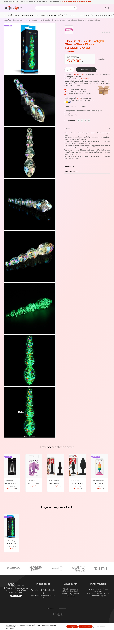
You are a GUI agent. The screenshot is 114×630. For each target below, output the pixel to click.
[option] (13, 568)
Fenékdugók (45, 20)
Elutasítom (85, 627)
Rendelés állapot (98, 596)
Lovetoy (75, 115)
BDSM (73, 15)
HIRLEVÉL (16, 596)
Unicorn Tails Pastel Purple (39, 483)
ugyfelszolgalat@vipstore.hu (48, 1)
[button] (31, 491)
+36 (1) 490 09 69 (44, 590)
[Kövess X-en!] (11, 588)
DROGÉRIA (27, 15)
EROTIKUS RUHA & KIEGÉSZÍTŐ (51, 15)
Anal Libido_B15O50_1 (81, 483)
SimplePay (71, 583)
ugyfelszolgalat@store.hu (43, 596)
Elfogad (72, 627)
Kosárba (85, 70)
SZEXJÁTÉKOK (11, 15)
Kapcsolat (43, 583)
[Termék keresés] (75, 8)
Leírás (67, 128)
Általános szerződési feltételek (98, 590)
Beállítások (100, 627)
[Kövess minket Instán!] (6, 588)
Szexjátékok (18, 20)
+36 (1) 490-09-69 (27, 1)
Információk (69, 167)
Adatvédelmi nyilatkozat (98, 593)
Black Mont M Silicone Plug (61, 483)
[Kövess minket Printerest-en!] (9, 588)
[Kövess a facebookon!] (4, 588)
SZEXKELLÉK (86, 15)
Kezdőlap (7, 20)
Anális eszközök (31, 20)
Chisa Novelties (55, 480)
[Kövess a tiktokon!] (13, 588)
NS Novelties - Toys (12, 480)
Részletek (10, 628)
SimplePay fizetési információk (70, 595)
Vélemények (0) (71, 171)
